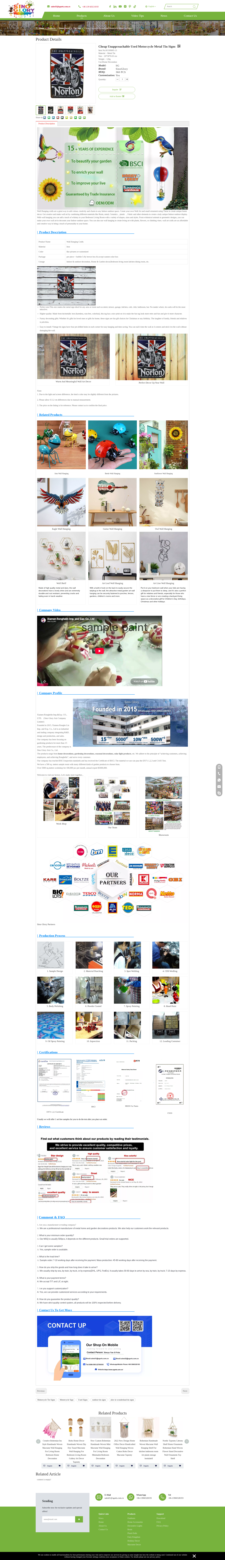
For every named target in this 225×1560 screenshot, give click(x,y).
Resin (129, 1529)
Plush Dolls (132, 1533)
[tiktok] (134, 6)
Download (161, 1518)
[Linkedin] (115, 6)
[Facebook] (110, 6)
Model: (102, 65)
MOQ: (101, 72)
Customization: (106, 75)
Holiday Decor (133, 1541)
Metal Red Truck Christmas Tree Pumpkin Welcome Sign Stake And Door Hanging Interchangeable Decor (172, 1448)
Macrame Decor (134, 1544)
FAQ (159, 1522)
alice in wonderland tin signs (122, 1400)
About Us (109, 15)
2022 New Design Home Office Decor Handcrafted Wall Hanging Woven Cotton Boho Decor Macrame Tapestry (52, 1448)
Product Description (46, 123)
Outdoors (131, 1518)
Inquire (115, 89)
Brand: (102, 68)
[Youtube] (119, 6)
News (164, 15)
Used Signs (83, 1400)
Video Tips (137, 15)
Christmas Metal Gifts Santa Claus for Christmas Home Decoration (148, 1444)
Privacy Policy (162, 1526)
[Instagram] (124, 6)
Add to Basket (115, 96)
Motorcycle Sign (66, 1400)
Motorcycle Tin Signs (46, 1400)
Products (82, 15)
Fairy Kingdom (133, 1537)
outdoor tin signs (99, 1400)
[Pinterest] (129, 6)
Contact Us (190, 15)
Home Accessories (135, 1522)
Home (56, 15)
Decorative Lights (134, 1526)
